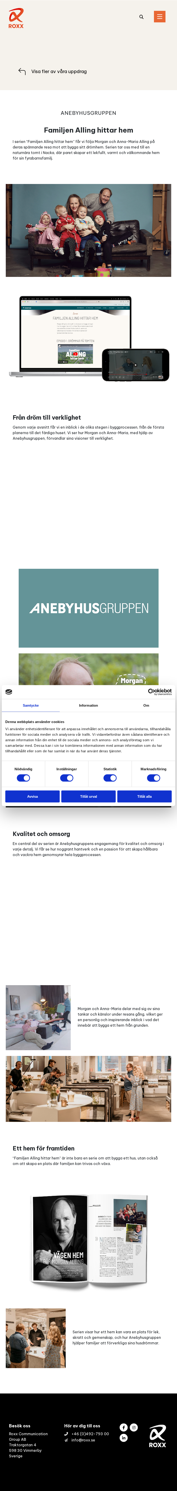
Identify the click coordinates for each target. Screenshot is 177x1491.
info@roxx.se (83, 1440)
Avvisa (32, 796)
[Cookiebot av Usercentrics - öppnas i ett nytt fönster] (151, 691)
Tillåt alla (144, 796)
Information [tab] (88, 705)
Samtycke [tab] (31, 705)
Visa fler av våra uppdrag (59, 71)
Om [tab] (146, 705)
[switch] (66, 778)
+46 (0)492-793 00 (90, 1434)
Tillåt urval (88, 796)
